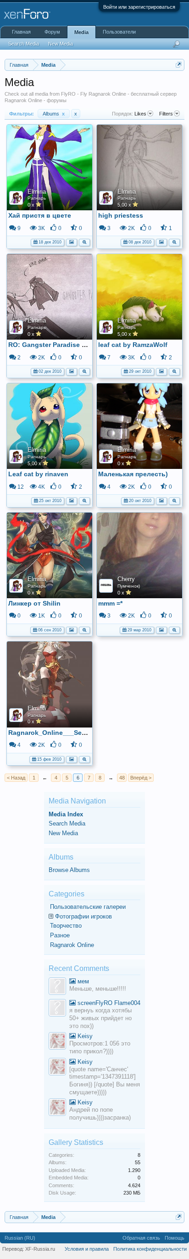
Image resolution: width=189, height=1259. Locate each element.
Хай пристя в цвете (39, 215)
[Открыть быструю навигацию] (179, 65)
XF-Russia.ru (40, 1249)
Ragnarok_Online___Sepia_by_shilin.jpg (72, 732)
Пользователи (119, 32)
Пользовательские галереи (88, 906)
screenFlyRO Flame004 (108, 1002)
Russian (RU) (20, 1238)
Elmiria (37, 191)
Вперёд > (140, 777)
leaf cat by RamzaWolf (132, 344)
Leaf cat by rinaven (38, 474)
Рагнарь (37, 198)
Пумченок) (128, 586)
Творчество (66, 925)
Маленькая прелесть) (133, 474)
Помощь (174, 1238)
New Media (63, 833)
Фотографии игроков (83, 916)
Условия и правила (87, 1249)
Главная (21, 32)
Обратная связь (141, 1238)
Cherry (126, 579)
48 (122, 777)
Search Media (67, 823)
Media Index (66, 814)
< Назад (16, 777)
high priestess (120, 215)
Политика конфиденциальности (150, 1249)
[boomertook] (57, 1009)
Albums (54, 113)
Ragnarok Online (72, 944)
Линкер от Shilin (34, 603)
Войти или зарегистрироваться (139, 7)
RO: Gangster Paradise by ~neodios (64, 344)
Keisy (84, 1036)
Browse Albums (69, 869)
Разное (60, 935)
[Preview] (84, 241)
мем (82, 981)
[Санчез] (57, 987)
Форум (52, 32)
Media (81, 32)
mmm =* (110, 603)
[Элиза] (57, 1042)
